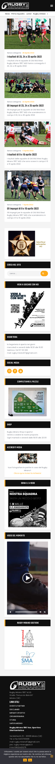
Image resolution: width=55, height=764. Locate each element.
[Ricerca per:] (27, 273)
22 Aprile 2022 (28, 102)
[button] (52, 6)
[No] (52, 756)
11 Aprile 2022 (28, 150)
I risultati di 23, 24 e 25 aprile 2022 (24, 56)
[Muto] (40, 612)
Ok (25, 760)
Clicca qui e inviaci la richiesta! (27, 473)
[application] (27, 578)
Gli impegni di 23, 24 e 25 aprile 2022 (25, 105)
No (30, 760)
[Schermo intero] (44, 612)
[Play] (10, 612)
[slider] (26, 611)
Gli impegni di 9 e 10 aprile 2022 (23, 208)
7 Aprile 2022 (27, 204)
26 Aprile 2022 (28, 53)
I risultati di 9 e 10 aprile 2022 (22, 154)
